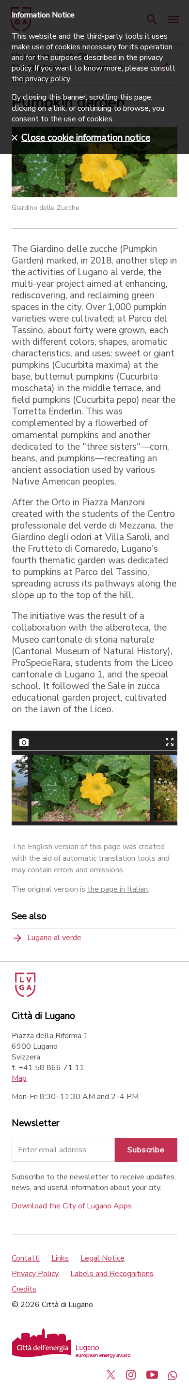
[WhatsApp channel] (172, 1374)
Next (159, 788)
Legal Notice (102, 1258)
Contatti (26, 1258)
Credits (24, 1289)
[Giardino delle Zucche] (91, 788)
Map (19, 1078)
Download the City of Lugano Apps (72, 1206)
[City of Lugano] (24, 994)
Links (60, 1258)
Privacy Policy (35, 1273)
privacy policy (47, 78)
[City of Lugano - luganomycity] (111, 1374)
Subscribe (146, 1150)
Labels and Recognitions (112, 1273)
